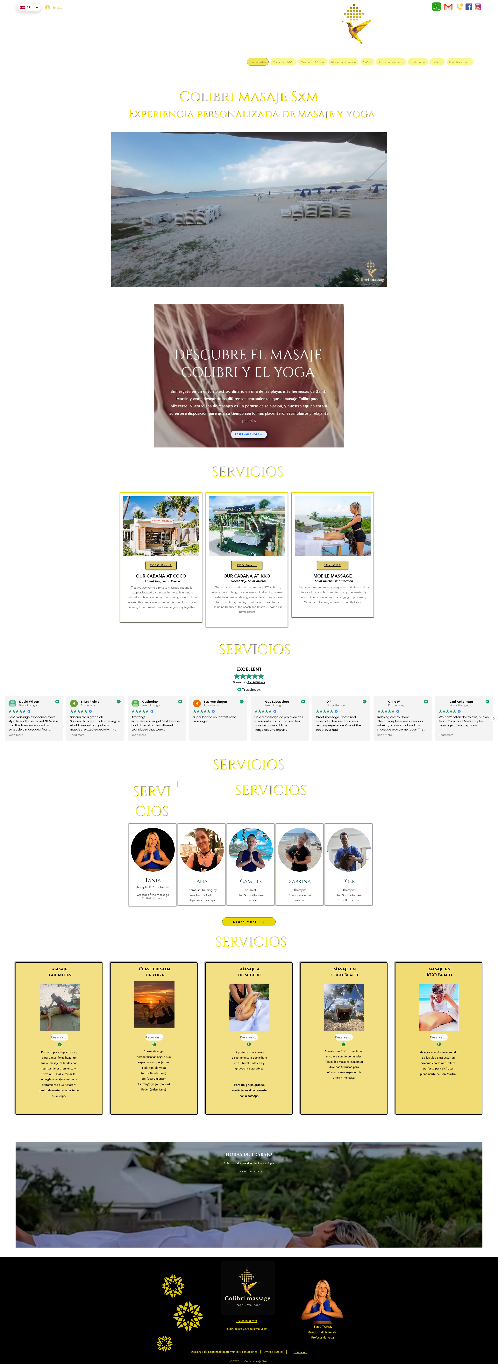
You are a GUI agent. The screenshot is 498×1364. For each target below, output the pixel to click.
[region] (161, 557)
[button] (382, 283)
